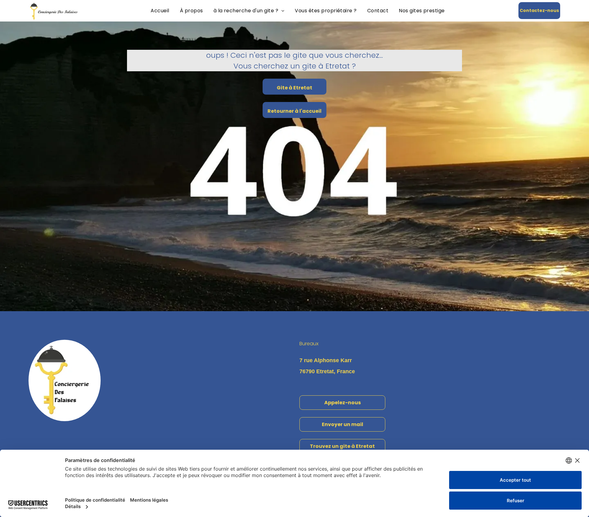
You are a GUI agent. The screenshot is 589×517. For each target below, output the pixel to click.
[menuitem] (159, 10)
